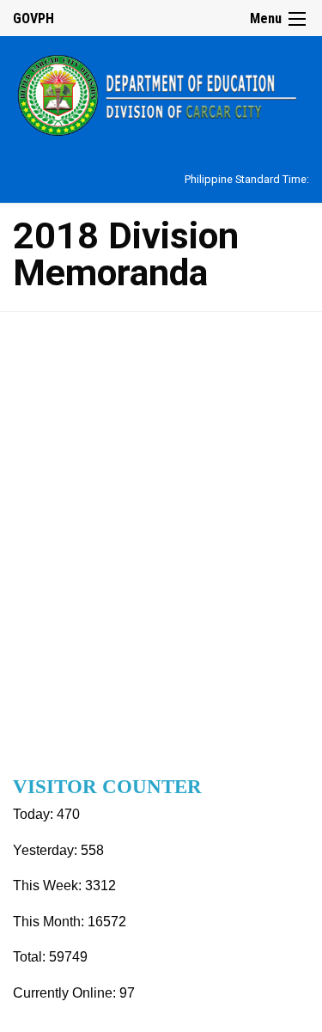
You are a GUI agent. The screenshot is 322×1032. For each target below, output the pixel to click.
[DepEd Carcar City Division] (161, 93)
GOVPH (33, 18)
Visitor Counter (107, 786)
